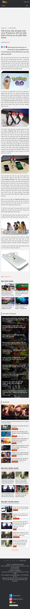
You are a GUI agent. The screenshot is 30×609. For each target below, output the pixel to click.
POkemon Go (7, 276)
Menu (3, 5)
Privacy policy (23, 560)
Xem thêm (15, 549)
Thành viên (26, 1)
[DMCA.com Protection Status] (14, 605)
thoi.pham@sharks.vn (15, 575)
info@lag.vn (18, 570)
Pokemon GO (17, 57)
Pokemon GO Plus (17, 59)
